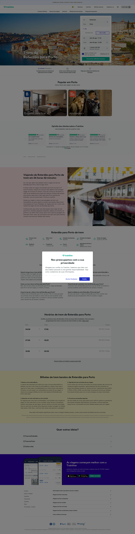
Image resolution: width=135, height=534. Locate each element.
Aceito (84, 279)
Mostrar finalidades (71, 279)
